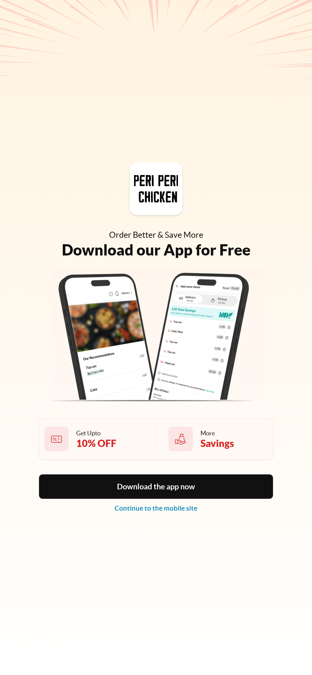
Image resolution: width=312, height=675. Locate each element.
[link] (156, 508)
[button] (156, 486)
